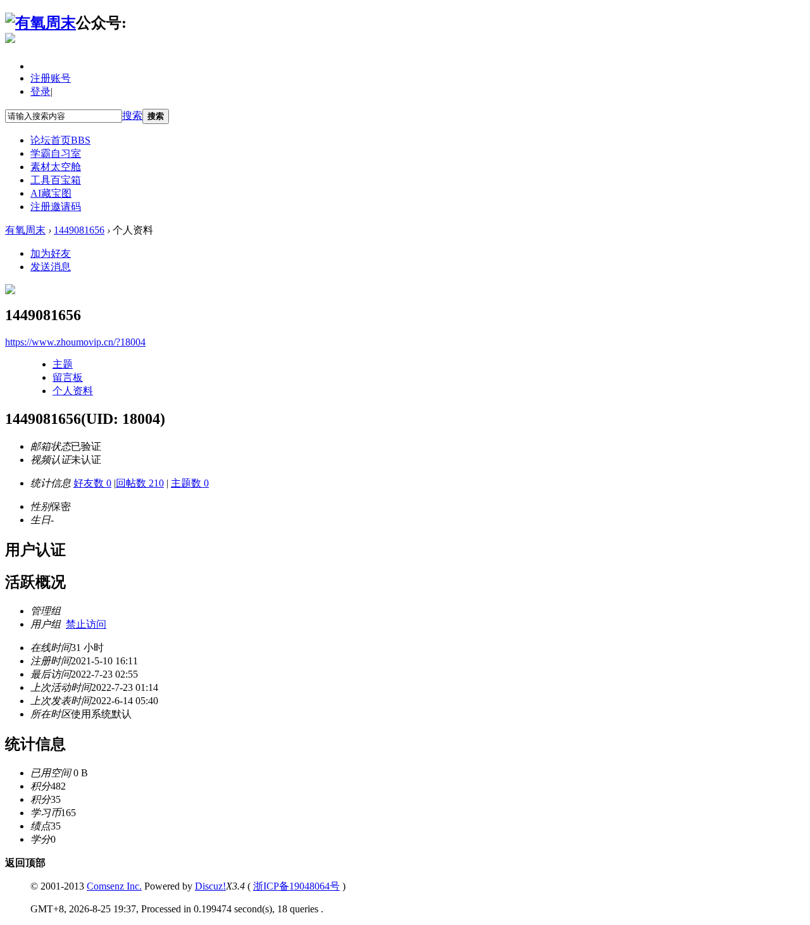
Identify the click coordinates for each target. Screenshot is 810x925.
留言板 (68, 377)
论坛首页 (60, 140)
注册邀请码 (55, 206)
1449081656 (79, 230)
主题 (63, 364)
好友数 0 (92, 483)
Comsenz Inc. (114, 886)
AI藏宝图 (51, 193)
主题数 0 (190, 483)
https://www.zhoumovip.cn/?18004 (75, 342)
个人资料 (73, 390)
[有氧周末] (40, 23)
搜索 (132, 115)
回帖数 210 (140, 483)
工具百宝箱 (55, 180)
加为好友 (50, 253)
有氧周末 (25, 230)
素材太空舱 (55, 166)
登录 (40, 91)
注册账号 (50, 78)
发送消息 (50, 266)
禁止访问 (86, 624)
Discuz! (210, 886)
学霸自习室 (55, 153)
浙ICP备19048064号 (296, 886)
